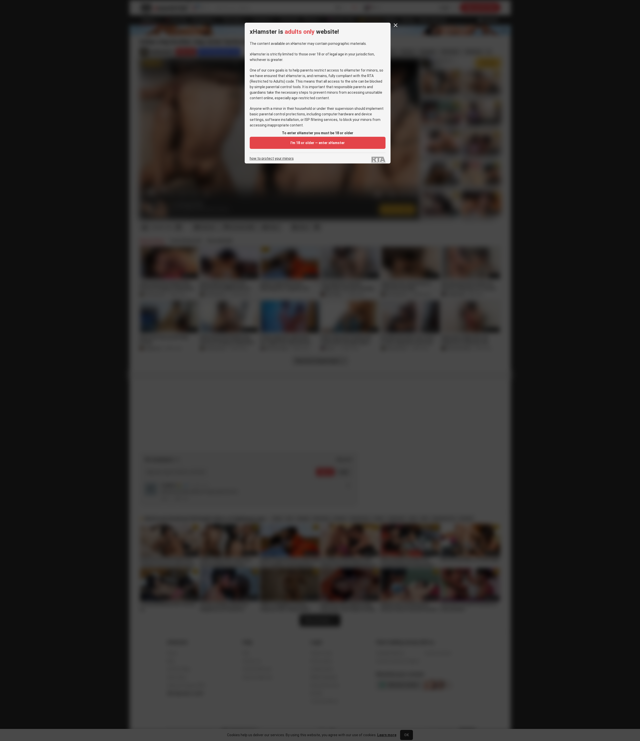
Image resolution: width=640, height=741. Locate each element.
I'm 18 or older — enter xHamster (317, 143)
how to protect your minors (272, 158)
